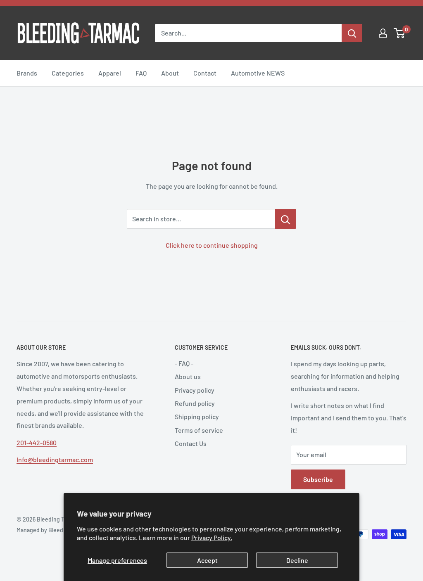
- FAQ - (184, 363)
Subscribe (318, 479)
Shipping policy (197, 416)
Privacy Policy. (211, 537)
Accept (207, 560)
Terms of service (199, 430)
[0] (399, 33)
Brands (27, 73)
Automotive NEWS (258, 73)
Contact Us (191, 443)
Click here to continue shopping (212, 245)
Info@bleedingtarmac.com (55, 459)
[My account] (383, 33)
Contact (204, 73)
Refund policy (195, 403)
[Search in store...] (285, 219)
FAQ (141, 73)
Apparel (109, 73)
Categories (68, 73)
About (170, 73)
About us (188, 376)
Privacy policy (194, 390)
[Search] (352, 33)
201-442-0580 (37, 442)
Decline (297, 560)
